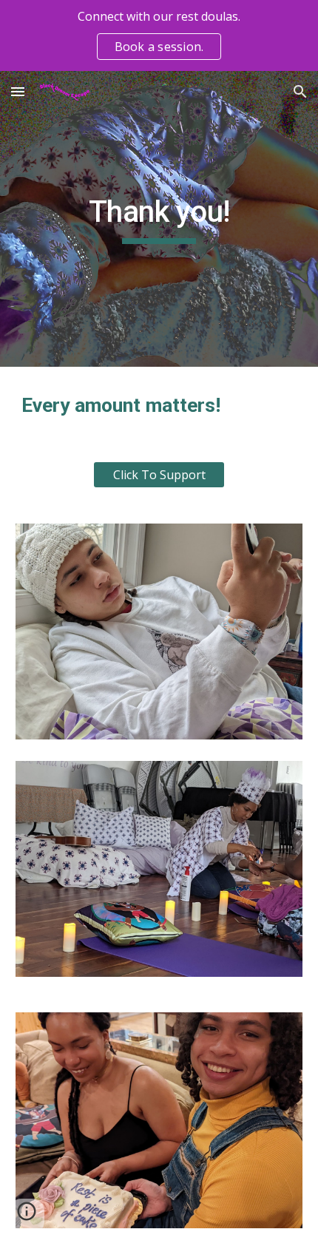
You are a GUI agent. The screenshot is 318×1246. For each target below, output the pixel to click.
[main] (159, 219)
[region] (159, 35)
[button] (17, 91)
